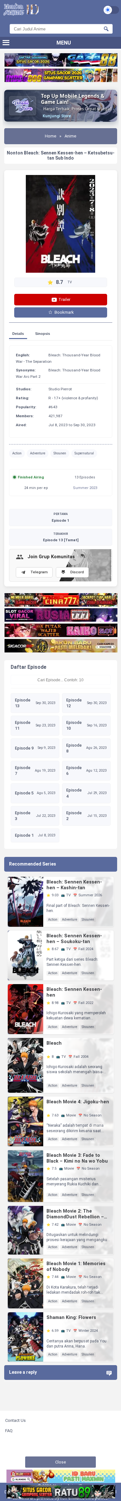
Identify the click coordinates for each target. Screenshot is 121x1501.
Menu (63, 43)
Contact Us (15, 1420)
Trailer (63, 299)
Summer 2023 (85, 488)
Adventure (37, 453)
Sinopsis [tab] (42, 334)
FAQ (9, 1430)
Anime (70, 136)
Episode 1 (60, 517)
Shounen (60, 453)
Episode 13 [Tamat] (60, 537)
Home (50, 136)
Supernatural (84, 453)
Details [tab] (18, 334)
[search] (106, 29)
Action (17, 453)
